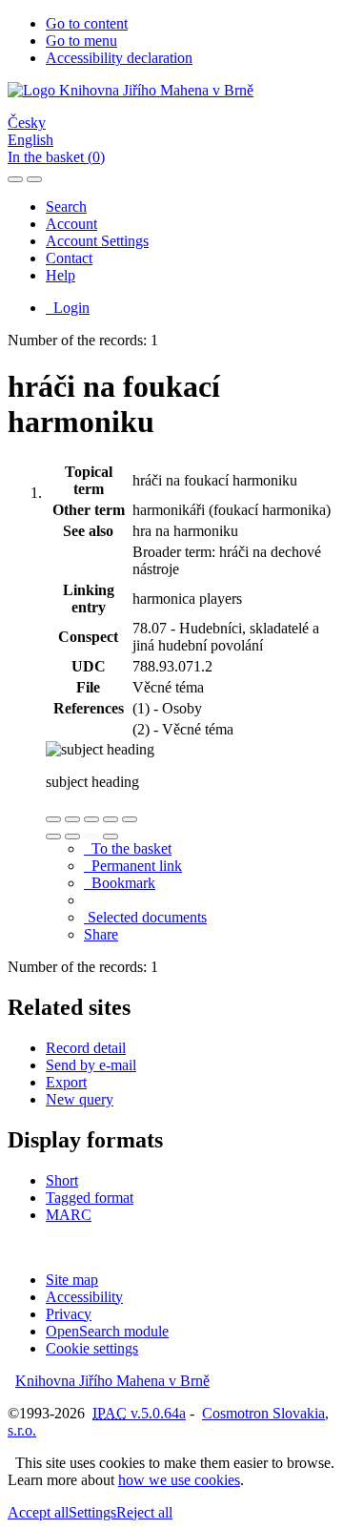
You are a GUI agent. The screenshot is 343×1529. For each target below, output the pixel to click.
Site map (72, 1279)
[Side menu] (15, 179)
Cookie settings (92, 1348)
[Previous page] (91, 836)
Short (62, 1180)
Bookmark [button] (119, 883)
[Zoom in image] (53, 819)
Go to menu (81, 40)
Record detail (86, 1048)
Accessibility (84, 1297)
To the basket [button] (128, 848)
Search (66, 206)
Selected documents (145, 917)
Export (66, 1082)
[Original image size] (91, 819)
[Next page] (110, 836)
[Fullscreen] (110, 819)
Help (60, 275)
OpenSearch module (107, 1331)
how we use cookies (179, 1480)
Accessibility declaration (119, 58)
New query (79, 1099)
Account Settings (97, 241)
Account (71, 224)
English (30, 140)
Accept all (38, 1512)
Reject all (144, 1512)
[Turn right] (72, 836)
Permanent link (133, 865)
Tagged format (89, 1197)
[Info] (129, 819)
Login (68, 308)
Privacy (68, 1314)
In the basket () (56, 157)
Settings (92, 1512)
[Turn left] (53, 836)
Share (101, 934)
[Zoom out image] (72, 819)
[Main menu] (34, 179)
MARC (68, 1215)
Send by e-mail (91, 1065)
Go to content (87, 23)
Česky (27, 122)
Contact (69, 258)
